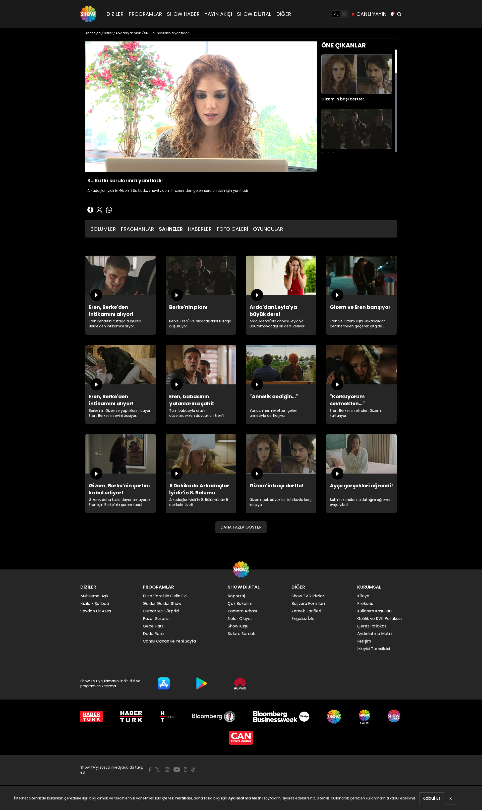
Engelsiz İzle (303, 618)
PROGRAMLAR (145, 14)
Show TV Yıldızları (308, 596)
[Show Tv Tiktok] (193, 769)
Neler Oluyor (240, 618)
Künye (363, 596)
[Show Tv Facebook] (150, 769)
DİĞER (283, 14)
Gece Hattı (153, 626)
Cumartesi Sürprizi (161, 611)
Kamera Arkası (242, 611)
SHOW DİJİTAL (254, 14)
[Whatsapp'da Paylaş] (108, 209)
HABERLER (200, 229)
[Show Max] (395, 717)
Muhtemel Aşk (94, 596)
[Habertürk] (91, 716)
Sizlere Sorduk (241, 634)
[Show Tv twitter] (158, 769)
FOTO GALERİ (232, 229)
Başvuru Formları (308, 603)
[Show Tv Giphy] (185, 769)
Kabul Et (432, 798)
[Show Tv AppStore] (164, 683)
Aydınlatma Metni (245, 798)
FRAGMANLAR (137, 229)
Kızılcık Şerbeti (94, 603)
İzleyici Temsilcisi (373, 649)
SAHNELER (171, 229)
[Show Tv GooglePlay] (202, 683)
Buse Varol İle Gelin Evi (165, 596)
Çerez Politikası (177, 798)
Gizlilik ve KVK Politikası (379, 618)
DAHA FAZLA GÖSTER (241, 527)
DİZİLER (115, 14)
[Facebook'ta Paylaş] (90, 210)
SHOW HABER (183, 14)
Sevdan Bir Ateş (95, 611)
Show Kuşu (238, 626)
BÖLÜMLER (103, 229)
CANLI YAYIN (371, 14)
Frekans (365, 603)
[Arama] (399, 14)
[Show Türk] (364, 717)
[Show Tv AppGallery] (240, 683)
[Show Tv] (88, 14)
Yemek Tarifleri (306, 611)
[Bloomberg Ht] (213, 716)
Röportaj (236, 596)
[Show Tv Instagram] (167, 769)
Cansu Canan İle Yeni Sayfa (169, 641)
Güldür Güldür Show (162, 603)
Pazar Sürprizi (156, 618)
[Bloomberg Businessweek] (281, 716)
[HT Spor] (167, 716)
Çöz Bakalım (240, 603)
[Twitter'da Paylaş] (99, 210)
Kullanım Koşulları (374, 611)
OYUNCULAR (268, 229)
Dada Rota (153, 634)
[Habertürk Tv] (131, 716)
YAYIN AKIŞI (218, 14)
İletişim (364, 641)
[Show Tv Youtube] (176, 769)
